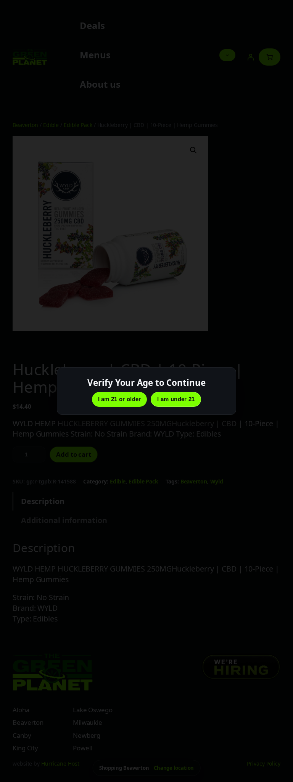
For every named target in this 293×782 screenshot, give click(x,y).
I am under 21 (176, 399)
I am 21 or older (119, 399)
